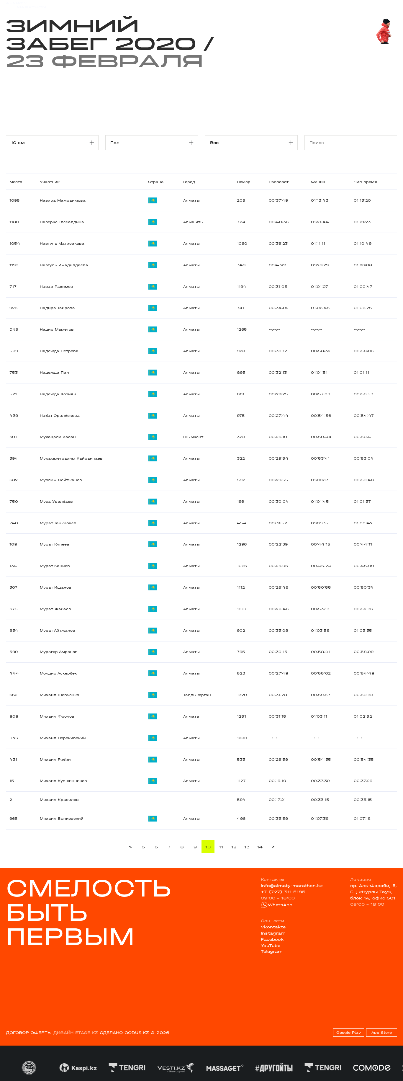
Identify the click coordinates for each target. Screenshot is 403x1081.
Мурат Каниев (55, 566)
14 (260, 847)
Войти (390, 5)
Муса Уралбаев (56, 501)
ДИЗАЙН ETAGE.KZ (75, 1032)
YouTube (270, 945)
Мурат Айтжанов (57, 630)
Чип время (365, 182)
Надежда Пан (54, 372)
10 (208, 847)
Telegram (272, 951)
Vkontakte (273, 927)
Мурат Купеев (54, 544)
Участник (50, 182)
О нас (258, 5)
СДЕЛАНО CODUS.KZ (124, 1032)
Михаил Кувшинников (63, 781)
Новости (199, 5)
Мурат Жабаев (55, 609)
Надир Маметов (57, 329)
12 (234, 847)
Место (15, 182)
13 (247, 847)
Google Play (348, 1033)
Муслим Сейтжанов (61, 480)
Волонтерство (230, 5)
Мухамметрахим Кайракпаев (71, 458)
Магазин (339, 5)
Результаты (115, 5)
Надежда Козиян (58, 394)
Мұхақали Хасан (58, 437)
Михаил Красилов (59, 800)
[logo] (26, 5)
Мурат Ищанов (55, 587)
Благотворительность (159, 5)
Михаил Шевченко (59, 695)
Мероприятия (81, 5)
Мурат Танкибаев (58, 523)
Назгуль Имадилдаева (64, 265)
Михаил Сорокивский (63, 738)
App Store (381, 1033)
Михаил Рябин (55, 759)
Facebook (272, 939)
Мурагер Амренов (59, 652)
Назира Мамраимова (63, 200)
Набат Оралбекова (60, 416)
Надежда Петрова (59, 351)
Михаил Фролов (57, 716)
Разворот (279, 182)
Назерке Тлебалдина (62, 222)
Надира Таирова (57, 308)
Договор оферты (29, 1032)
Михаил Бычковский (61, 819)
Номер (243, 182)
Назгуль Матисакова (62, 243)
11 (221, 847)
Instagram (273, 933)
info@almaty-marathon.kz (292, 885)
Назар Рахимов (56, 287)
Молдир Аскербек (58, 673)
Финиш (318, 182)
